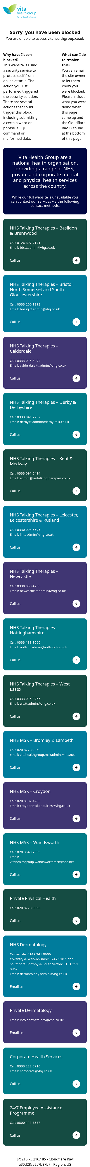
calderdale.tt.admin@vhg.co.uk (43, 365)
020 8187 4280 (28, 801)
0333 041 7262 (28, 417)
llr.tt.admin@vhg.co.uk (37, 534)
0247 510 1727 (61, 959)
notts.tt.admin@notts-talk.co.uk (43, 647)
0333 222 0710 (28, 1066)
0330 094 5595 (28, 529)
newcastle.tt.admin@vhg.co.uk (43, 591)
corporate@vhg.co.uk (36, 1071)
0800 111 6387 (28, 1122)
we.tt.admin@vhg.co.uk (37, 703)
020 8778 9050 (28, 750)
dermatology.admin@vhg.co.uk (43, 974)
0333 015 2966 (28, 698)
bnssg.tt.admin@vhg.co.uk (40, 309)
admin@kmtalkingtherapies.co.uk (45, 478)
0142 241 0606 (39, 954)
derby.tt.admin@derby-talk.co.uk (44, 421)
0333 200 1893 (28, 304)
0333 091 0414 (28, 473)
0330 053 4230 (28, 586)
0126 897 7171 (28, 242)
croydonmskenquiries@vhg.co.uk (45, 805)
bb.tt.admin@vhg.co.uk (37, 247)
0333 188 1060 (28, 642)
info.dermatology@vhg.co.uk (42, 1020)
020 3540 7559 (28, 852)
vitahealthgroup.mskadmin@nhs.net (47, 754)
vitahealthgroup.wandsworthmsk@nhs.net (42, 862)
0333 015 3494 (28, 360)
